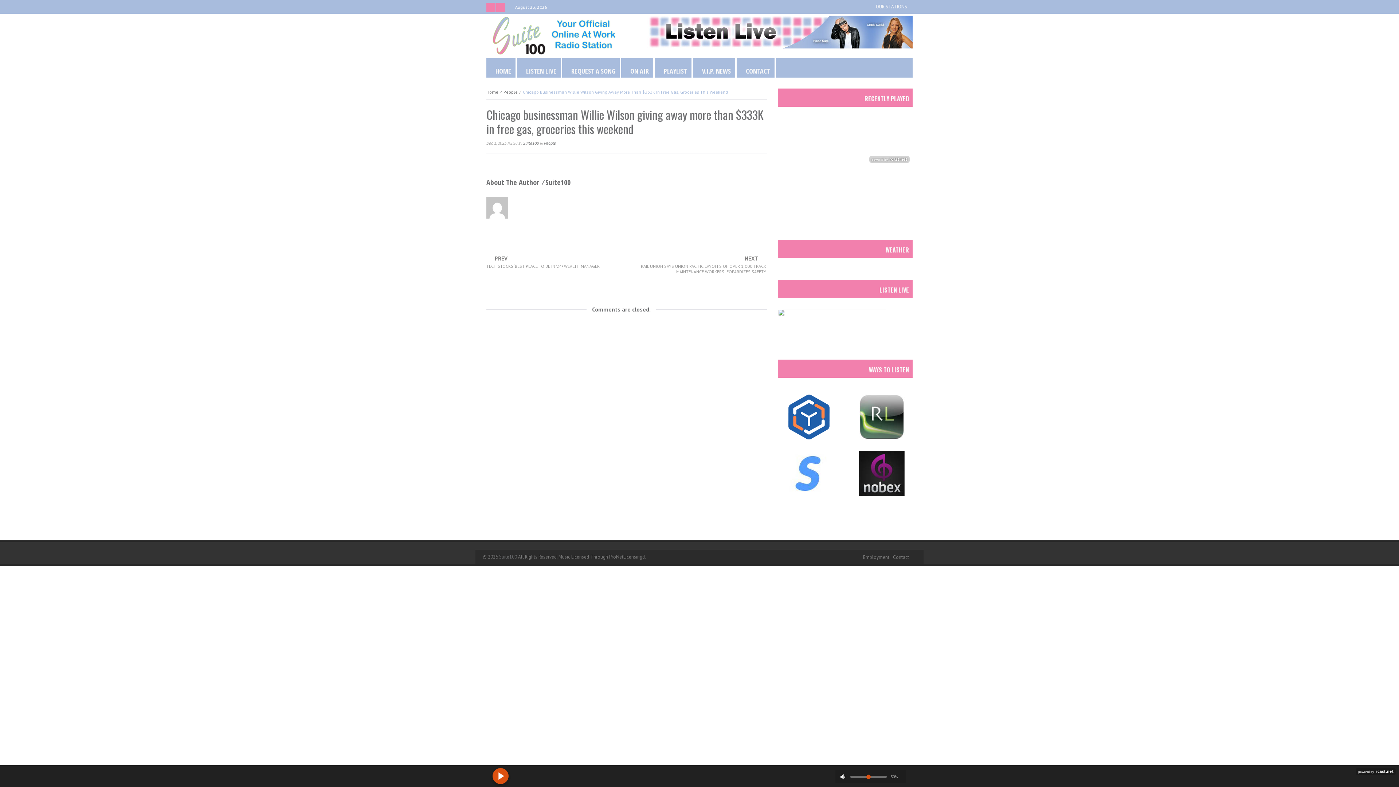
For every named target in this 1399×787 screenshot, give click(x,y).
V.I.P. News (716, 71)
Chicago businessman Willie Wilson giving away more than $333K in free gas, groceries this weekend (625, 121)
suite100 (531, 143)
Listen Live (541, 71)
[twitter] (490, 7)
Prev (543, 262)
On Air (639, 71)
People (510, 92)
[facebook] (500, 7)
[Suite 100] (553, 35)
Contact (758, 71)
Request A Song (593, 71)
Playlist (675, 71)
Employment (876, 557)
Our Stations (891, 7)
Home (503, 71)
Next (703, 265)
